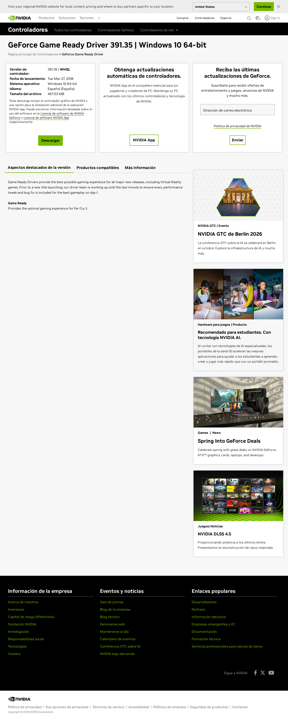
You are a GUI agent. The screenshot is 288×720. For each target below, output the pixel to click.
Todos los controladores (73, 30)
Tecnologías (17, 646)
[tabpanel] (97, 195)
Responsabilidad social (26, 639)
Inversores (16, 609)
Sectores (87, 18)
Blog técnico (110, 617)
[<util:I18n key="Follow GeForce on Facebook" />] (255, 672)
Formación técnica (206, 639)
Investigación (18, 631)
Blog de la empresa (115, 609)
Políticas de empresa (169, 707)
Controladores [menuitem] (204, 18)
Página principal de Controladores (33, 54)
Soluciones (67, 18)
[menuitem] (46, 18)
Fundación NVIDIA (22, 624)
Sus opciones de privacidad (67, 707)
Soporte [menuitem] (225, 18)
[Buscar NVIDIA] (249, 17)
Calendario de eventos (117, 639)
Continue (264, 6)
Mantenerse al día (114, 631)
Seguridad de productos (209, 707)
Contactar (240, 707)
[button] (257, 19)
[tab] (39, 168)
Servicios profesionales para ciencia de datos (227, 646)
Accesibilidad (138, 707)
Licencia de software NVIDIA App (46, 118)
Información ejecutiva (209, 617)
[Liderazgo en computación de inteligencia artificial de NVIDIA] (19, 18)
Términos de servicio (108, 707)
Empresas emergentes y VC (213, 624)
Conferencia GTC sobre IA (120, 646)
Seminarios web (112, 624)
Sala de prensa (111, 602)
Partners (198, 609)
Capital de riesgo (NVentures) (31, 617)
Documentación (204, 631)
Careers (14, 654)
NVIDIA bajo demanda (117, 654)
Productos (46, 18)
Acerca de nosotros (23, 602)
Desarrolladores (204, 602)
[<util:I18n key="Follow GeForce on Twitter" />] (262, 672)
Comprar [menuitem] (183, 18)
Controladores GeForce (116, 30)
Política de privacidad (25, 707)
